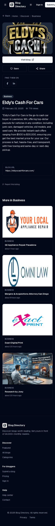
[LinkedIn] (14, 83)
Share (42, 68)
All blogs (6, 452)
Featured (6, 448)
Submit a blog (8, 471)
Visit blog (26, 59)
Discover (25, 16)
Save (16, 68)
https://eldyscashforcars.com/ (19, 170)
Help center (7, 495)
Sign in (39, 4)
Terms (32, 517)
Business (36, 16)
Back (7, 15)
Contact (6, 500)
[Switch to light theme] (31, 5)
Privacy (23, 517)
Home (15, 16)
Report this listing (12, 184)
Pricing (5, 476)
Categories (7, 457)
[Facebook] (7, 83)
